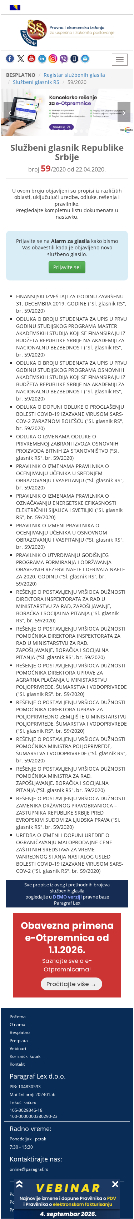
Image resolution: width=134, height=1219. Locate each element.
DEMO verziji (67, 897)
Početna (18, 1017)
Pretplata (19, 1041)
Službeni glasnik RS (36, 82)
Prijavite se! (67, 267)
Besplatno (20, 1032)
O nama (17, 1024)
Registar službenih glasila (74, 74)
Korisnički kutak (25, 1056)
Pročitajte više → (71, 984)
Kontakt (17, 1064)
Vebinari (18, 1048)
